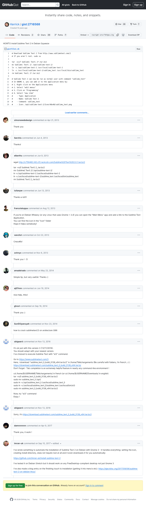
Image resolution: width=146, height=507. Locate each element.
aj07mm (18, 288)
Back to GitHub (79, 5)
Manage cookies (97, 499)
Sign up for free (15, 485)
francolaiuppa (21, 208)
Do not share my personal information (121, 499)
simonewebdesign (23, 120)
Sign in (127, 4)
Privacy (43, 499)
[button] (117, 35)
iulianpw (18, 190)
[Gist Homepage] (10, 4)
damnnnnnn (20, 425)
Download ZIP (134, 35)
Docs (78, 499)
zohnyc (17, 253)
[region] (73, 79)
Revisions (27, 35)
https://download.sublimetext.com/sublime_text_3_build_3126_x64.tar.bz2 (57, 414)
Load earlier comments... (77, 112)
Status (59, 499)
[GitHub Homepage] (11, 499)
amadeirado (20, 270)
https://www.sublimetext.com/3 (33, 359)
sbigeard (18, 341)
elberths (18, 155)
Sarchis (18, 138)
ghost (17, 306)
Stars (45, 35)
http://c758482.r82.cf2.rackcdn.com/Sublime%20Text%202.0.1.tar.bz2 (52, 162)
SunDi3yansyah (22, 324)
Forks (62, 35)
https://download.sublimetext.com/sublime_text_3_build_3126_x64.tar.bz (47, 365)
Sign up (138, 4)
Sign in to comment (94, 485)
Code (11, 35)
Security (51, 499)
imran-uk (18, 443)
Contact (85, 499)
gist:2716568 (31, 24)
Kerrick (15, 24)
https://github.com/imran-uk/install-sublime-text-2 (37, 458)
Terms (35, 499)
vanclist (18, 235)
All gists (66, 5)
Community (69, 499)
